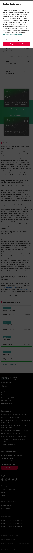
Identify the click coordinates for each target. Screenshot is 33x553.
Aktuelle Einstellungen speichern (16, 40)
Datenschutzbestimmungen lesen (12, 34)
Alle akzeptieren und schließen (16, 44)
